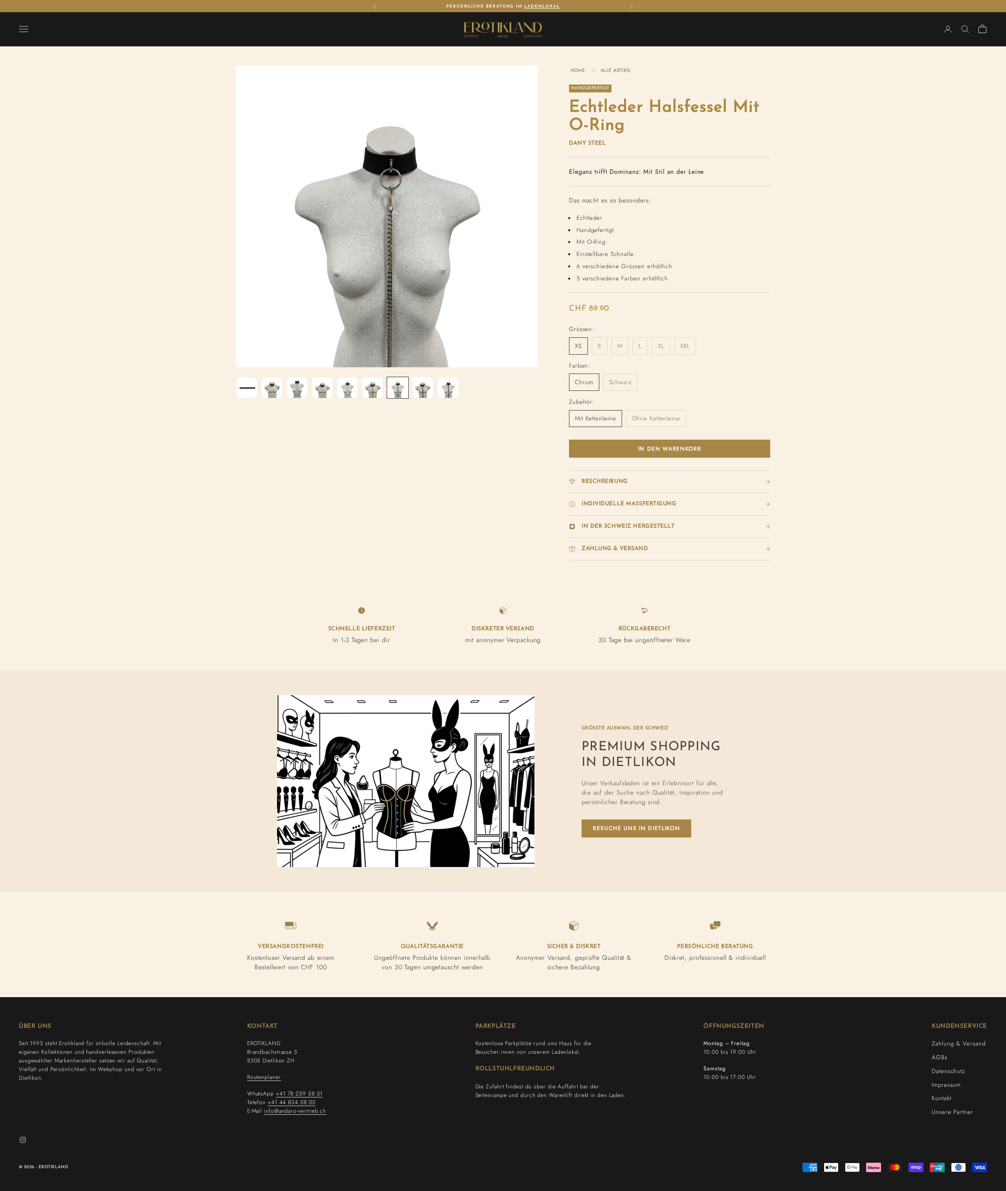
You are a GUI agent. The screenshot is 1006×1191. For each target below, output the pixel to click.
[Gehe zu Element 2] (272, 388)
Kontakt (941, 1098)
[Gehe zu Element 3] (297, 388)
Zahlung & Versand (958, 1043)
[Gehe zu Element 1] (247, 388)
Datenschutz (948, 1071)
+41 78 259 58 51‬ (299, 1093)
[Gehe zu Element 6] (373, 388)
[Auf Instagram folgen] (23, 1140)
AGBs (939, 1057)
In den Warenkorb (669, 449)
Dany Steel (587, 143)
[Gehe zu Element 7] (398, 388)
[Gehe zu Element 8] (423, 388)
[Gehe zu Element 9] (448, 388)
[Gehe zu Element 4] (322, 388)
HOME (578, 70)
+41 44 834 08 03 (292, 1102)
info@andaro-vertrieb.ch (295, 1111)
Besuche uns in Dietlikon (636, 828)
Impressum (946, 1085)
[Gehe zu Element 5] (347, 388)
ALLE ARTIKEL (616, 70)
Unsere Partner (952, 1112)
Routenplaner (264, 1077)
